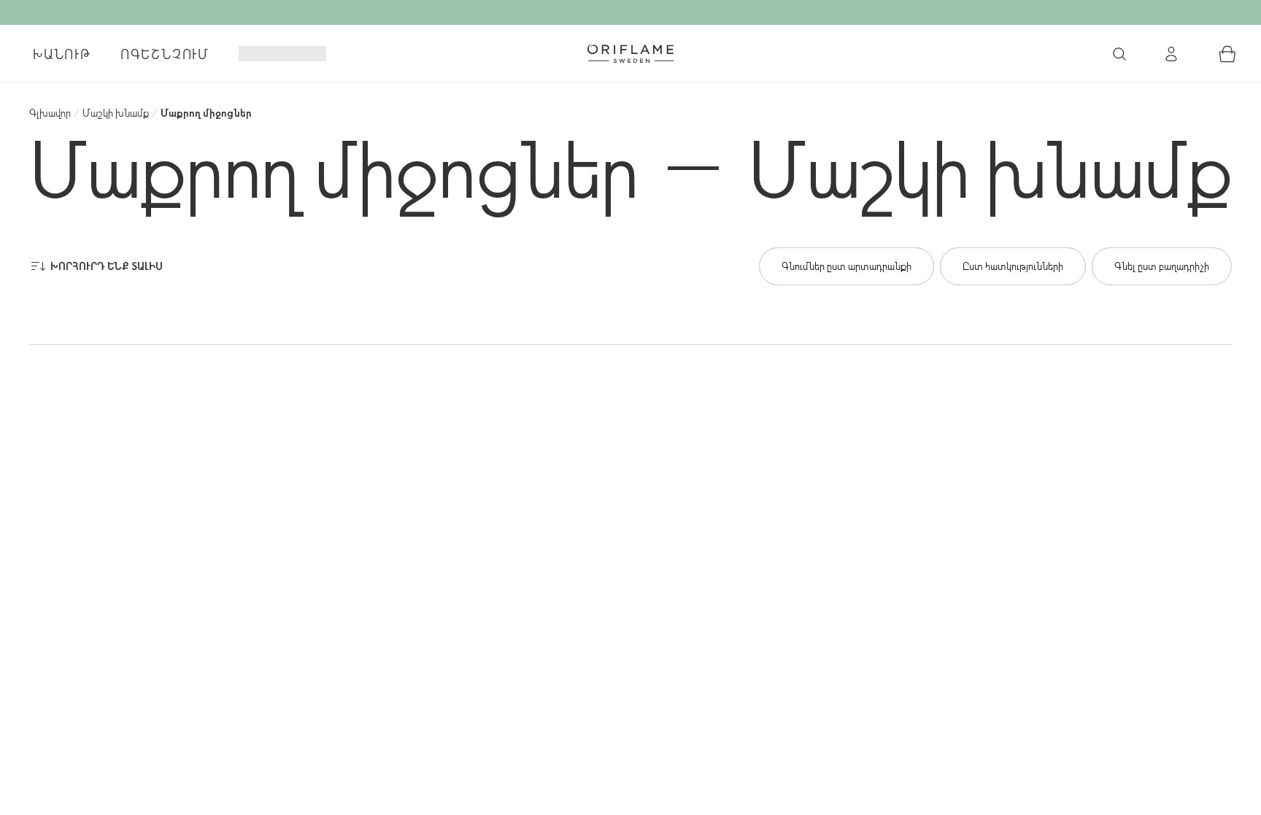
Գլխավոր (50, 113)
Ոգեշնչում (164, 54)
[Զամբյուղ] (1227, 54)
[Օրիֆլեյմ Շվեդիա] (630, 53)
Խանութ (62, 54)
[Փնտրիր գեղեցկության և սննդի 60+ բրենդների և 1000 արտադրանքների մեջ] (1119, 54)
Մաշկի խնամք (115, 113)
